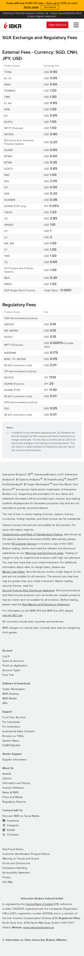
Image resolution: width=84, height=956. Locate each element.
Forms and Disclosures (16, 863)
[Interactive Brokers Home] (12, 25)
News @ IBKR (10, 792)
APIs (5, 703)
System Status (10, 740)
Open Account (57, 24)
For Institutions (11, 726)
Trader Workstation (13, 689)
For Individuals (11, 722)
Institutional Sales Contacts (18, 731)
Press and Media (12, 797)
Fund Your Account (14, 717)
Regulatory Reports (14, 801)
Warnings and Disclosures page (44, 553)
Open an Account (13, 661)
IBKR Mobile (9, 698)
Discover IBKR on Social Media (20, 816)
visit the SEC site (12, 615)
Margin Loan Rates (13, 571)
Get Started (50, 7)
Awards (6, 773)
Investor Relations (13, 787)
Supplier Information (14, 759)
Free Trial (8, 675)
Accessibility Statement (16, 872)
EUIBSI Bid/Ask (11, 745)
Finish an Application (14, 665)
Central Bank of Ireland (39, 904)
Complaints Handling (14, 868)
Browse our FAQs (13, 736)
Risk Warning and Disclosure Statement (46, 604)
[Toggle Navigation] (75, 25)
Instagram (12, 825)
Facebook (12, 820)
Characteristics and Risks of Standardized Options (32, 534)
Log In (6, 656)
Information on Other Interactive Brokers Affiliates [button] (36, 940)
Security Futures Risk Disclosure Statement (28, 590)
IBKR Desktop (10, 693)
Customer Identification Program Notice (26, 854)
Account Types (11, 670)
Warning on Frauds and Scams (20, 858)
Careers (7, 778)
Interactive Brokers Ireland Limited (42, 898)
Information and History (16, 783)
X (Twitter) (12, 834)
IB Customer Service (24, 543)
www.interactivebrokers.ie (38, 927)
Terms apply (31, 7)
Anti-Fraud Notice (12, 849)
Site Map (7, 882)
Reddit (10, 830)
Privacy (6, 877)
